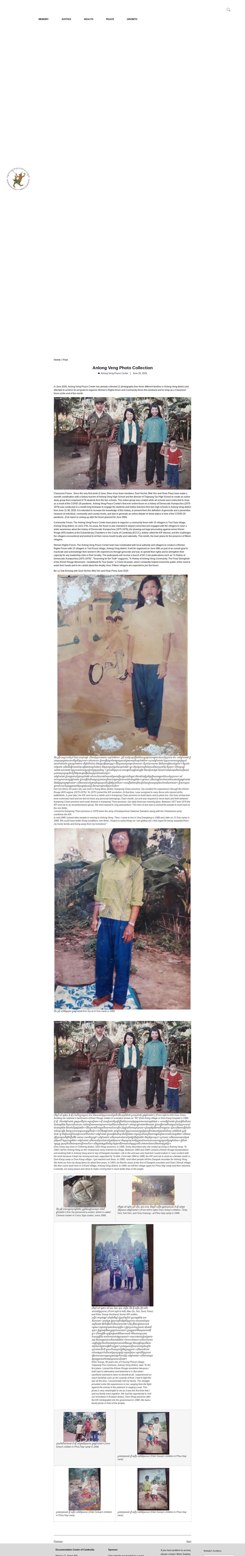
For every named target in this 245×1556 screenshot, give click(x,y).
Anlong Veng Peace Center (114, 373)
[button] (228, 10)
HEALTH (88, 19)
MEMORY (44, 19)
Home (57, 359)
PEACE (110, 19)
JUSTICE (66, 19)
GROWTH (132, 19)
